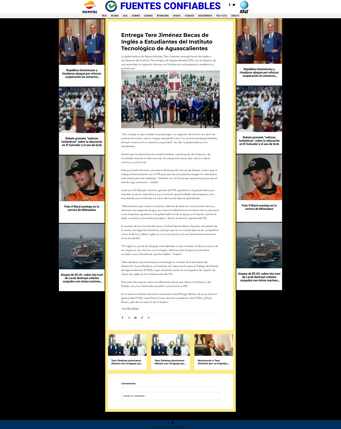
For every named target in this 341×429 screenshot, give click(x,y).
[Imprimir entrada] (148, 317)
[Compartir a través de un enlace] (142, 317)
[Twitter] (234, 5)
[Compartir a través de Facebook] (122, 317)
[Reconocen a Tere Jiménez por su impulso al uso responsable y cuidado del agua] (213, 345)
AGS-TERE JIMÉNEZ (130, 308)
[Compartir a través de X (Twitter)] (129, 317)
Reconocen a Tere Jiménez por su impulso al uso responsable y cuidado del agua (212, 362)
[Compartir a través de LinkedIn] (135, 317)
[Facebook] (230, 5)
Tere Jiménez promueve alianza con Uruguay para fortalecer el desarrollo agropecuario (127, 362)
